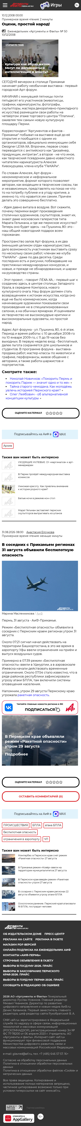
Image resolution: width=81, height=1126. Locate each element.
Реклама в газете (49, 939)
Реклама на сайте (17, 939)
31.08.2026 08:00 (12, 532)
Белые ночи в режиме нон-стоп (36, 498)
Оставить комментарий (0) (41, 796)
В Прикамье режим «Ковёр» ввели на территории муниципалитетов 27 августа (42, 869)
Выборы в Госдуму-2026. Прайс (28, 966)
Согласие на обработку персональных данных (35, 1060)
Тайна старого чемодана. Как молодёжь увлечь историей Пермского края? (39, 388)
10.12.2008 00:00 (12, 15)
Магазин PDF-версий (19, 944)
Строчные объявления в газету (28, 960)
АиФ (40, 613)
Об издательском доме (22, 934)
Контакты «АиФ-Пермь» (22, 955)
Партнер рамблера (35, 1108)
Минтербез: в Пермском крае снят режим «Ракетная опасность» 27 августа (42, 857)
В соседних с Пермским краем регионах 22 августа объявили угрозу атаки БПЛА (43, 893)
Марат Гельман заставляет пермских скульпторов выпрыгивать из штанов (40, 512)
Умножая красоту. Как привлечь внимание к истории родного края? (43, 488)
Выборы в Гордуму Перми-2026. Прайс (33, 979)
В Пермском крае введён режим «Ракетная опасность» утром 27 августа (43, 881)
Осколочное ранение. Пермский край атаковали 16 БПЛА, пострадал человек (47, 905)
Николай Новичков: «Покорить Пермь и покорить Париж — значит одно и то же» (39, 380)
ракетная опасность (33, 695)
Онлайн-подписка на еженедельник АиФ (37, 950)
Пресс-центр (54, 934)
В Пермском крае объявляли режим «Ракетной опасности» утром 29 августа (36, 741)
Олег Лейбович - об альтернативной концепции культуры (37, 396)
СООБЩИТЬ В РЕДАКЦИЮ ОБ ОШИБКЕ (31, 985)
